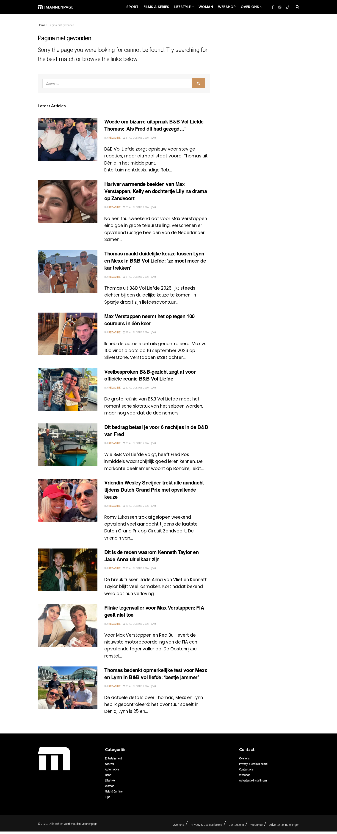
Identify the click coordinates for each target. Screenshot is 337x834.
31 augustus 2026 (137, 137)
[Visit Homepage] (55, 7)
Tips (107, 797)
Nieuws (109, 764)
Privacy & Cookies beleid (253, 764)
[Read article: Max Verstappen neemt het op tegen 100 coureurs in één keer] (67, 334)
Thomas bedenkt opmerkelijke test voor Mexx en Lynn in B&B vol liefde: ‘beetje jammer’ (155, 673)
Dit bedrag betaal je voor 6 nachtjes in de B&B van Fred (156, 430)
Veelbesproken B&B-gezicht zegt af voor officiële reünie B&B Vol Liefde (150, 375)
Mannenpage (89, 824)
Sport (132, 6)
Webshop (227, 6)
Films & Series (156, 6)
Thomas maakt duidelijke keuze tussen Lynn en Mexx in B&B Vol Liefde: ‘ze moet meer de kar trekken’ (155, 260)
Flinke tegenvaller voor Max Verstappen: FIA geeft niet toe (154, 611)
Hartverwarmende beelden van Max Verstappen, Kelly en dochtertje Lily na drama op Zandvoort (155, 191)
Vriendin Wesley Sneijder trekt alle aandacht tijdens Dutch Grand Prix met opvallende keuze (154, 489)
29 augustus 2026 (137, 332)
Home (41, 25)
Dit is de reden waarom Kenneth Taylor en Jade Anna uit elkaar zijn (151, 555)
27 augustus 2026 (137, 568)
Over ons (250, 6)
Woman (206, 6)
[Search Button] (297, 7)
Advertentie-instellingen (253, 780)
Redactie (114, 137)
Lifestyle (182, 6)
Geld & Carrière (113, 791)
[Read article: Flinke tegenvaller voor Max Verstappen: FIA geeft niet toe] (67, 625)
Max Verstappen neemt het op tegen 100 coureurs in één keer (149, 319)
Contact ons (246, 769)
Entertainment (113, 758)
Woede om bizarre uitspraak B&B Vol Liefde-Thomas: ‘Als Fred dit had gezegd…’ (154, 125)
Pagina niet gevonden (61, 25)
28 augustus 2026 (137, 443)
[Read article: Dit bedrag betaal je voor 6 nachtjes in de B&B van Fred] (67, 444)
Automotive (112, 769)
